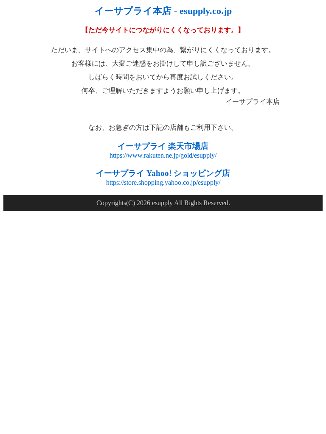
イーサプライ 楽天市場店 (163, 146)
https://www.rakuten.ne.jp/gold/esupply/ (163, 155)
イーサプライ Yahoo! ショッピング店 (163, 173)
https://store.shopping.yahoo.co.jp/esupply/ (163, 182)
